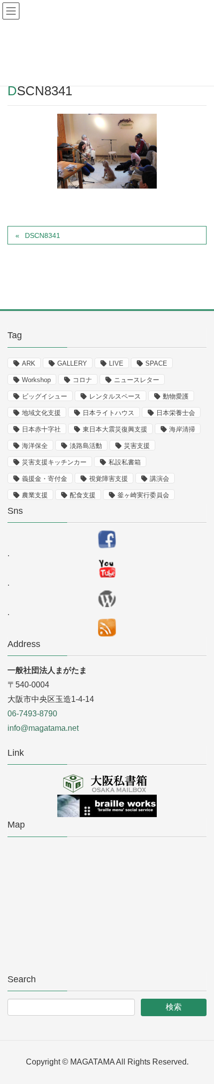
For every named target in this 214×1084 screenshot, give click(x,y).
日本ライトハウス (108, 413)
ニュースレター (136, 380)
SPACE (156, 363)
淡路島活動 (86, 445)
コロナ (82, 380)
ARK (28, 363)
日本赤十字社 (41, 429)
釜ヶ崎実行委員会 (143, 495)
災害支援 (137, 445)
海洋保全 (35, 445)
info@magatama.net (43, 728)
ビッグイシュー (44, 396)
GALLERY (72, 363)
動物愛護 (176, 396)
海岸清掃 (182, 429)
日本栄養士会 (175, 413)
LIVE (116, 363)
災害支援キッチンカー (54, 462)
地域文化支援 (41, 413)
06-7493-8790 (32, 713)
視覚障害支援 (108, 478)
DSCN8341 (42, 235)
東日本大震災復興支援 (115, 429)
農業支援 (35, 495)
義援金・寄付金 (44, 478)
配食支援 (83, 495)
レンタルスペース (115, 396)
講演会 (159, 478)
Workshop (36, 380)
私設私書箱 (124, 462)
